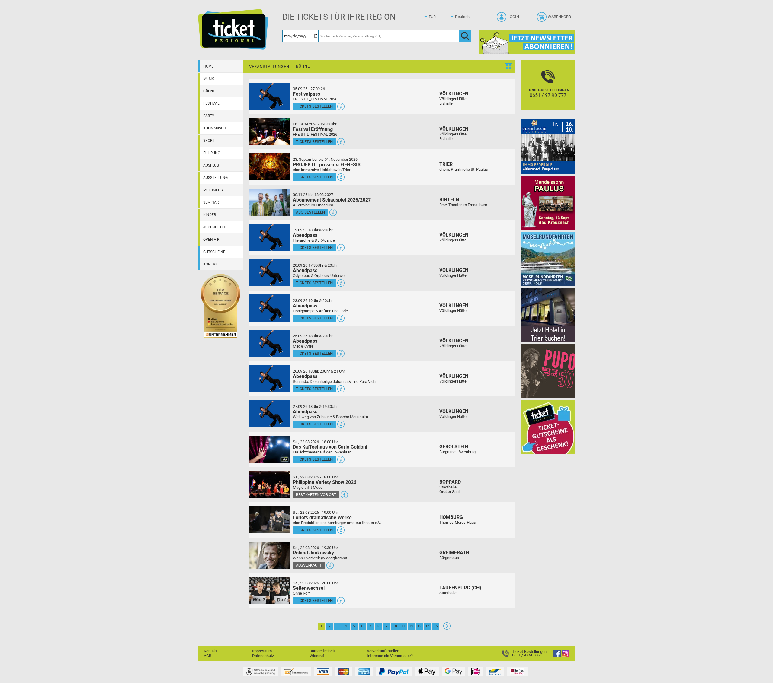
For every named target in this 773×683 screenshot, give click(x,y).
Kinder (209, 215)
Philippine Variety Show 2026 (324, 482)
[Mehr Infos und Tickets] (269, 96)
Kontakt (211, 264)
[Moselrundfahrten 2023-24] (548, 258)
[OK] (465, 36)
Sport (208, 140)
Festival (211, 103)
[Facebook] (557, 656)
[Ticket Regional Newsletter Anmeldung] (527, 42)
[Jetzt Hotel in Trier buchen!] (548, 315)
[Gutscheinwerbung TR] (548, 427)
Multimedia (213, 190)
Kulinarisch (214, 128)
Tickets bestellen (314, 106)
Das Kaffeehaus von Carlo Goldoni (330, 447)
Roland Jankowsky (313, 553)
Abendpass (305, 235)
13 (419, 626)
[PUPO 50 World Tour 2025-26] (548, 371)
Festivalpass (306, 94)
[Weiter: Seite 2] (447, 628)
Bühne (209, 91)
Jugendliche (215, 227)
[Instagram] (565, 656)
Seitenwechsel (309, 588)
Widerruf (317, 655)
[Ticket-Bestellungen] (507, 653)
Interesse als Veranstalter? (390, 655)
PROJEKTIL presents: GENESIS (327, 164)
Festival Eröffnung (313, 129)
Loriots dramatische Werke (322, 517)
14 (427, 626)
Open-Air (211, 239)
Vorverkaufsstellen (383, 651)
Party (208, 116)
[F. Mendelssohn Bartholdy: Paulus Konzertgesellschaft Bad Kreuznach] (548, 202)
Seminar (211, 202)
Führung (211, 153)
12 (411, 626)
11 (403, 626)
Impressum (262, 651)
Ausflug (211, 165)
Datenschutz (263, 655)
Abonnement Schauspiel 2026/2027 (332, 200)
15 (436, 626)
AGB (207, 655)
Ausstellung (215, 178)
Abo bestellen (310, 212)
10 (395, 626)
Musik (208, 79)
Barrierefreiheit (322, 651)
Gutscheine (214, 252)
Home (208, 66)
